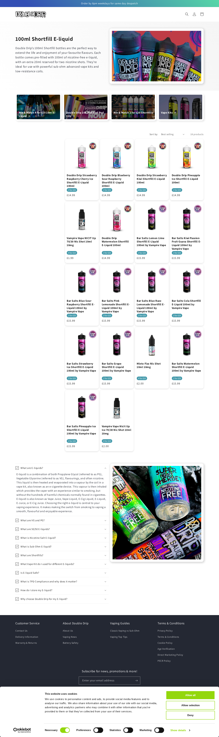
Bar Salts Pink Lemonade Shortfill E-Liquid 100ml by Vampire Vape (116, 306)
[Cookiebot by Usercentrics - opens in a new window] (22, 730)
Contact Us (21, 630)
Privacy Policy (165, 630)
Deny (190, 715)
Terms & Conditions (168, 636)
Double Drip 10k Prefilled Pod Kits (85, 114)
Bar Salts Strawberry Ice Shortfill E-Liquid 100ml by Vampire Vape (81, 367)
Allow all (190, 695)
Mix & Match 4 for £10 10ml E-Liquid (37, 114)
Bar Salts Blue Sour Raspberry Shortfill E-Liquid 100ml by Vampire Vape (80, 306)
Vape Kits (167, 112)
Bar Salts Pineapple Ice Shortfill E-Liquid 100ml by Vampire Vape (81, 430)
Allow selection (190, 705)
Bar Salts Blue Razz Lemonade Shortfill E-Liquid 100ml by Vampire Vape (151, 306)
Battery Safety (70, 642)
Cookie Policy (165, 642)
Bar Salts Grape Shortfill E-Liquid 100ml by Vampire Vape (116, 367)
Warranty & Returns (26, 642)
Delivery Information (26, 636)
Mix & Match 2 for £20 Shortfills (133, 112)
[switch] (98, 730)
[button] (187, 14)
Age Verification (166, 648)
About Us (68, 630)
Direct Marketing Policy (170, 654)
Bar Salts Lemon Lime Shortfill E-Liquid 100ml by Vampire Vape (151, 241)
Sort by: (154, 134)
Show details (178, 730)
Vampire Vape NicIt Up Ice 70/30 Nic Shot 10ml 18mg (116, 430)
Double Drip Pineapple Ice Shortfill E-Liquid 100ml (186, 179)
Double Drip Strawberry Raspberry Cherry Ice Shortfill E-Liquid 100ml (82, 181)
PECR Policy (164, 660)
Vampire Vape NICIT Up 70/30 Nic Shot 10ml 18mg (81, 241)
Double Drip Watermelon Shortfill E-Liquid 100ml (115, 241)
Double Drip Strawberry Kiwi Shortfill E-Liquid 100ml (152, 179)
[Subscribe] (136, 681)
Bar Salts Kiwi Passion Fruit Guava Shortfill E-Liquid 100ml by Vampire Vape (186, 243)
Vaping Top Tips (118, 636)
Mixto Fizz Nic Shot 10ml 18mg (149, 365)
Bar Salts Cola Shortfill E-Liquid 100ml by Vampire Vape (186, 304)
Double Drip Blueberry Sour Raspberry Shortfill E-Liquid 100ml (116, 181)
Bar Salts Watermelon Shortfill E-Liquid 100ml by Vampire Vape (186, 367)
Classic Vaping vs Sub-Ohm (125, 630)
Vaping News (70, 636)
